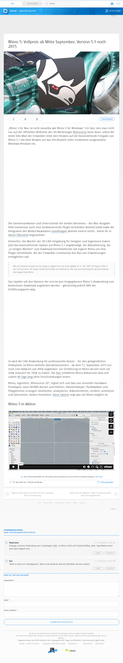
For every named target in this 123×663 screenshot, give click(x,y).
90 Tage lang (25, 376)
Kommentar (9, 580)
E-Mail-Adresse (10, 610)
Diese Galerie (61, 394)
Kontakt (118, 3)
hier (58, 373)
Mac (75, 503)
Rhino (82, 503)
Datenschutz (87, 644)
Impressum (72, 644)
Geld (69, 503)
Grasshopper (59, 231)
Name (7, 600)
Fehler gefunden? (107, 482)
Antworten (110, 553)
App (112, 3)
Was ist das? (99, 477)
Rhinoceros (80, 132)
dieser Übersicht (18, 235)
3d (40, 503)
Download (48, 503)
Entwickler (60, 503)
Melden (98, 553)
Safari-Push (99, 644)
